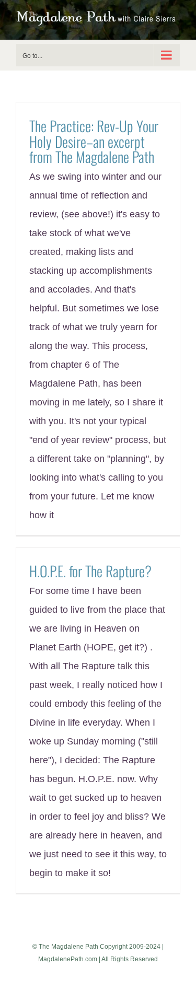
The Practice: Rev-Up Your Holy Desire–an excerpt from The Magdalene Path (93, 141)
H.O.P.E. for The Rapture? (90, 570)
